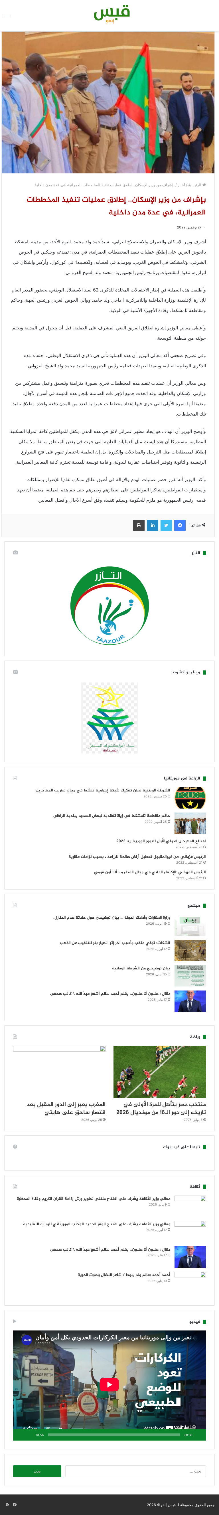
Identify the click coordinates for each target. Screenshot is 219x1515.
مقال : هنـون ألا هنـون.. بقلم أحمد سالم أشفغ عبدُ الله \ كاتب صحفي (110, 994)
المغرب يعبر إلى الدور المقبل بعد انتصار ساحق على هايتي (66, 1108)
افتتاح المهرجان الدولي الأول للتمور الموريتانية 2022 (161, 841)
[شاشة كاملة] (20, 1435)
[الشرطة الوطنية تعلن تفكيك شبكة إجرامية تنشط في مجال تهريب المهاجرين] (190, 798)
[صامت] (30, 1435)
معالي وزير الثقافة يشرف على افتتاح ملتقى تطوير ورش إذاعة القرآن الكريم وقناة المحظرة (93, 1199)
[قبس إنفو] (109, 15)
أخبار (181, 185)
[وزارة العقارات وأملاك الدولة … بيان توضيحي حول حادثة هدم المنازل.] (190, 925)
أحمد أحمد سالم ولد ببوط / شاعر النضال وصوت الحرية (124, 1275)
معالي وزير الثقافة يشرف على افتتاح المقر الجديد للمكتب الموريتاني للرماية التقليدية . (95, 1224)
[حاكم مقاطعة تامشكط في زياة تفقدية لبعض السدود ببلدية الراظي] (190, 823)
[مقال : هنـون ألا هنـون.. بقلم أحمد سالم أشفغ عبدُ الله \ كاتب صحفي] (190, 1001)
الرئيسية (195, 185)
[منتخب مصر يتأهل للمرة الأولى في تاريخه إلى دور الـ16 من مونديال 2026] (159, 1072)
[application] (109, 1385)
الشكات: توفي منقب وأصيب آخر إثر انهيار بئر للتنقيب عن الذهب (115, 943)
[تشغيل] (198, 1435)
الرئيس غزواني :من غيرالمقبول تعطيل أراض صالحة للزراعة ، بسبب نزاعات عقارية (137, 857)
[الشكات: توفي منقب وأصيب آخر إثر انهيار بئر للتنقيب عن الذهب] (190, 950)
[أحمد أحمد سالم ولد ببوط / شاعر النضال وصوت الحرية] (190, 1284)
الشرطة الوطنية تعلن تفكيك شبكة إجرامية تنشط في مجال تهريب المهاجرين (103, 790)
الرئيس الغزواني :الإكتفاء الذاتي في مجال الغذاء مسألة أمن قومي (150, 872)
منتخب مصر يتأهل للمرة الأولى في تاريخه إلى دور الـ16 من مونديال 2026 (161, 1108)
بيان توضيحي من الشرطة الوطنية (141, 968)
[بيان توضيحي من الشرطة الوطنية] (190, 976)
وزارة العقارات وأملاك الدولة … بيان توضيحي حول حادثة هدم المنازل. (111, 917)
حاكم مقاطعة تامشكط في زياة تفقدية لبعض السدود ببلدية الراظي (111, 816)
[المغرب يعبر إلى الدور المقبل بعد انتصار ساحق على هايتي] (59, 1072)
